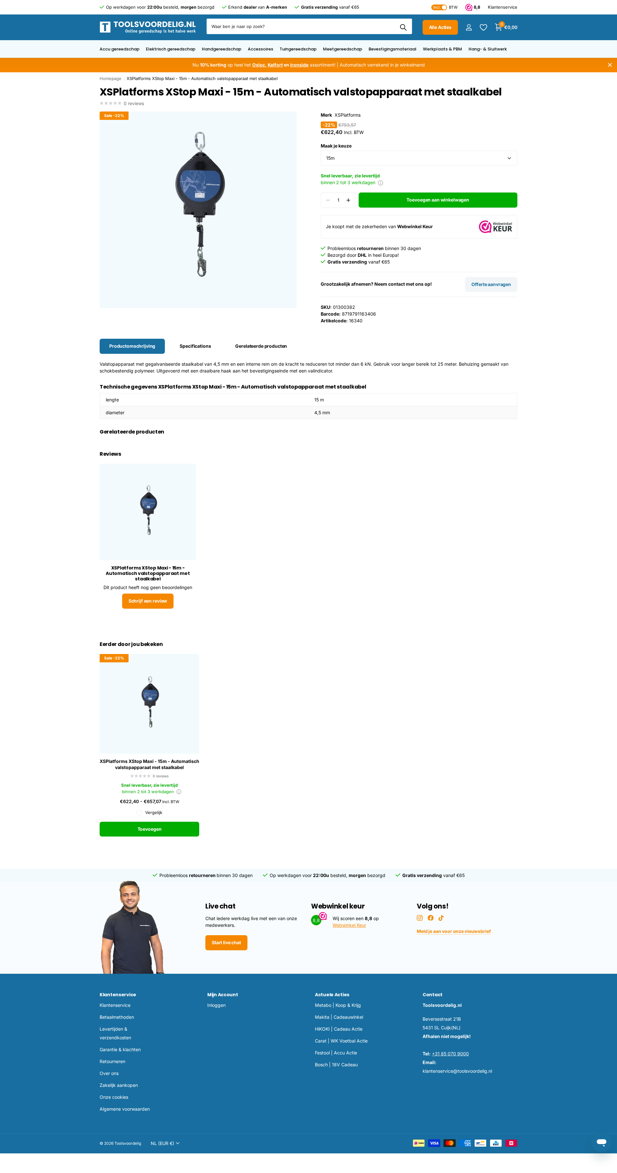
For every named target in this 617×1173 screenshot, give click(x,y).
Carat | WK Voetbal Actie (341, 1040)
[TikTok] (441, 918)
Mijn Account (222, 994)
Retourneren (112, 1061)
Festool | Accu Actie (336, 1052)
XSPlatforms (348, 115)
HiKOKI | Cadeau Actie (338, 1029)
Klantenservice (118, 994)
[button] (348, 200)
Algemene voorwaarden (125, 1109)
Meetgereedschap (342, 49)
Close (610, 65)
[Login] (469, 27)
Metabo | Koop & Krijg (338, 1005)
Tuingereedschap (298, 49)
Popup (380, 182)
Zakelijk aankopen (119, 1085)
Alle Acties (440, 27)
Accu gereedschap (119, 49)
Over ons (109, 1073)
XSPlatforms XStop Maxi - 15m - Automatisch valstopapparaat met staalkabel (149, 764)
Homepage (110, 78)
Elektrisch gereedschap (170, 49)
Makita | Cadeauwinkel (339, 1017)
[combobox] (309, 26)
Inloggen (216, 1005)
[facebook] (431, 918)
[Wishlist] (483, 27)
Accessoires (260, 49)
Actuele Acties (332, 994)
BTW (445, 7)
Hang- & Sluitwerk (488, 49)
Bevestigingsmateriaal (392, 49)
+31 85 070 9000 (450, 1053)
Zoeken (403, 27)
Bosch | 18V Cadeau (336, 1064)
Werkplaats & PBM (442, 49)
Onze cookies (114, 1097)
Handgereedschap (221, 49)
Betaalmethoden (117, 1017)
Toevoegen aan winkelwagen (438, 199)
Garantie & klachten (120, 1049)
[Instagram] (420, 918)
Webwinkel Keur (349, 925)
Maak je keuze (336, 145)
